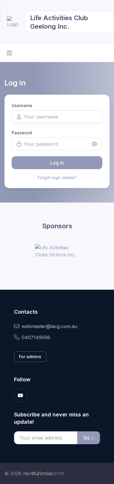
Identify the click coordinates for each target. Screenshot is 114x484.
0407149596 (36, 337)
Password (22, 132)
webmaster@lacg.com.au (49, 326)
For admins (30, 356)
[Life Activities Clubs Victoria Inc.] (57, 251)
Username (22, 105)
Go (87, 438)
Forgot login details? (57, 177)
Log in (57, 163)
